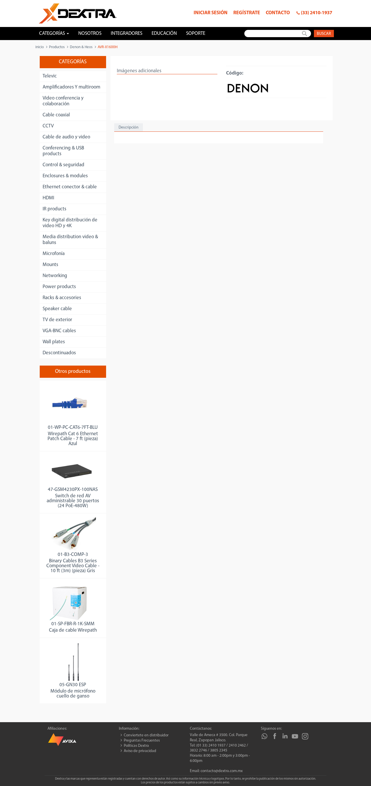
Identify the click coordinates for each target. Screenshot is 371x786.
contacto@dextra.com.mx (222, 771)
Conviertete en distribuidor (146, 735)
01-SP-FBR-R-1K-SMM (72, 623)
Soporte (195, 33)
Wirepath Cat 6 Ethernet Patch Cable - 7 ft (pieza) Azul (73, 438)
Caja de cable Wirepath (73, 630)
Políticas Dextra (136, 746)
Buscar (324, 34)
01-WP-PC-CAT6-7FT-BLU (73, 427)
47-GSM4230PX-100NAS (73, 489)
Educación (164, 33)
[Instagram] (305, 736)
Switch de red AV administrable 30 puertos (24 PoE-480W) (73, 501)
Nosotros (89, 33)
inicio (39, 47)
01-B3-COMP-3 (73, 554)
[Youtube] (295, 736)
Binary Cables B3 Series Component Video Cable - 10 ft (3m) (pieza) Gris (72, 566)
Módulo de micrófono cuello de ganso (72, 694)
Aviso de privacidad (140, 751)
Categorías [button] (52, 33)
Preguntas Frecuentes (142, 740)
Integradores (126, 33)
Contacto (278, 12)
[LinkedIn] (284, 736)
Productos (57, 47)
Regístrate (246, 12)
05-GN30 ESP (72, 684)
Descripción (129, 127)
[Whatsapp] (264, 736)
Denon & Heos (81, 47)
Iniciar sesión (211, 12)
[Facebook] (274, 736)
